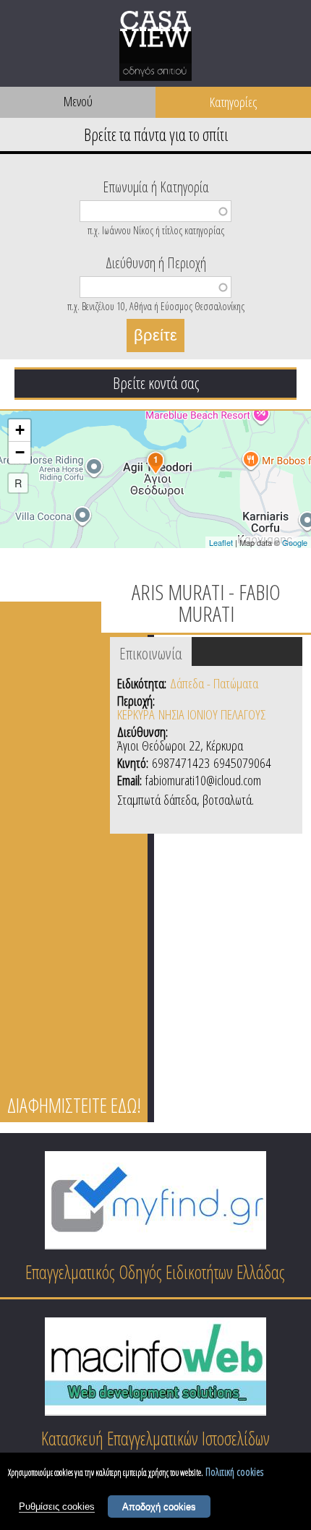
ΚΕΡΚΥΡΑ (136, 714)
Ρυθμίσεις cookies (57, 1506)
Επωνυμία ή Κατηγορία (156, 186)
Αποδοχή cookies (159, 1506)
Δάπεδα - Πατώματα (214, 683)
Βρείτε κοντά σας (156, 382)
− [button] (20, 452)
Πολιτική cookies (234, 1472)
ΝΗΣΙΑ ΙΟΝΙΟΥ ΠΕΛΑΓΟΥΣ (211, 714)
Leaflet (221, 542)
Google (294, 542)
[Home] (155, 48)
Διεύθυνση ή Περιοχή (156, 261)
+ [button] (20, 430)
